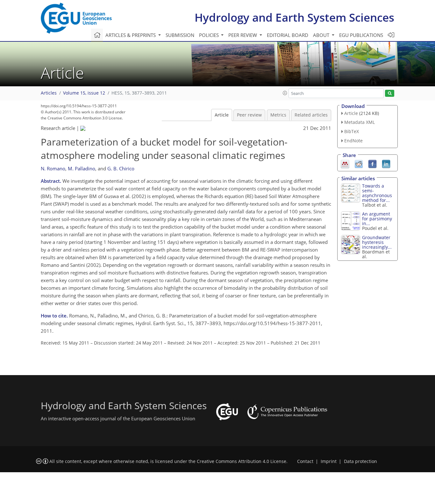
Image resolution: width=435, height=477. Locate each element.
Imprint (329, 461)
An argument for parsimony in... (377, 218)
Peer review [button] (243, 35)
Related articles (311, 115)
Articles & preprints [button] (131, 35)
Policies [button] (209, 35)
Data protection (360, 461)
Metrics (278, 115)
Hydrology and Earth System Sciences (294, 17)
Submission (180, 35)
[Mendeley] (345, 163)
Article (222, 115)
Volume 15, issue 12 (84, 93)
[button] (285, 93)
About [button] (322, 35)
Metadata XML (359, 122)
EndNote (353, 141)
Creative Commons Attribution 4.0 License (241, 461)
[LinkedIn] (386, 163)
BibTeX (351, 131)
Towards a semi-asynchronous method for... (377, 193)
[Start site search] (389, 93)
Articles (49, 93)
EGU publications (361, 35)
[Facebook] (372, 163)
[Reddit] (358, 163)
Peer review (249, 115)
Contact (305, 461)
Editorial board (287, 35)
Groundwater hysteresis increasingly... (377, 242)
